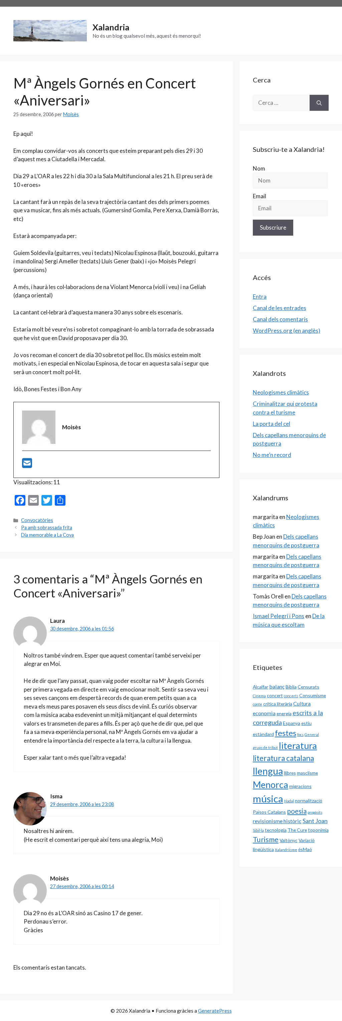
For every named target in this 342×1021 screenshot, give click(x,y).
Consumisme (312, 695)
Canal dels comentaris (280, 319)
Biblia (291, 687)
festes (285, 733)
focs (300, 734)
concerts (291, 696)
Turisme (266, 839)
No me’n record (272, 454)
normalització (308, 800)
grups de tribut (265, 747)
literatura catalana (283, 758)
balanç (277, 686)
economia (264, 713)
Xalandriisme (286, 849)
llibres (290, 773)
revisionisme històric (277, 821)
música (268, 798)
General (312, 734)
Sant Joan (315, 820)
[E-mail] (27, 465)
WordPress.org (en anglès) (286, 330)
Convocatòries (37, 520)
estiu (306, 723)
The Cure (297, 830)
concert (275, 695)
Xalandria (111, 27)
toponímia (318, 830)
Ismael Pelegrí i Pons (278, 615)
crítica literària (277, 704)
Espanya (291, 723)
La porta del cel (271, 423)
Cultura (302, 703)
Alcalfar (260, 687)
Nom (259, 168)
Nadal (289, 801)
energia (284, 713)
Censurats (308, 687)
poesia (297, 811)
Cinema (259, 696)
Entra (260, 296)
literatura (298, 745)
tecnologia (276, 830)
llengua (268, 771)
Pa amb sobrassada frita (46, 527)
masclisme (307, 773)
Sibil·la (258, 830)
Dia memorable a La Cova (47, 535)
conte (257, 704)
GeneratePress (215, 1011)
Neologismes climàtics (281, 392)
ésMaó (305, 849)
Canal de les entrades (279, 307)
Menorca (270, 784)
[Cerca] (319, 103)
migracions (300, 786)
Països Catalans (269, 812)
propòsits (315, 812)
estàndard (263, 734)
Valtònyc (289, 840)
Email (259, 196)
